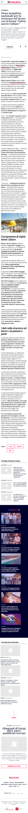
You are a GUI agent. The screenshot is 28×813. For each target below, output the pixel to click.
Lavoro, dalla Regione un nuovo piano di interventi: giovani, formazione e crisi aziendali (10, 609)
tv (18, 786)
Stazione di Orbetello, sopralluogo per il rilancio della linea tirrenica (9, 529)
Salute (2, 657)
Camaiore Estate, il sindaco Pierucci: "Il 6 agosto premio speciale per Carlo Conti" (10, 549)
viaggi (15, 786)
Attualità (4, 10)
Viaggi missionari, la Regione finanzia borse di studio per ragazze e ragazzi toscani (11, 629)
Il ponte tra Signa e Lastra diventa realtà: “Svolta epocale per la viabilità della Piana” (10, 682)
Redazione (10, 47)
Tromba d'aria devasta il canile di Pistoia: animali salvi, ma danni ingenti (19, 498)
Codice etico (23, 801)
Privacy (10, 801)
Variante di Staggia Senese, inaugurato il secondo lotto (10, 589)
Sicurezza (19, 446)
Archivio (13, 804)
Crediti (4, 803)
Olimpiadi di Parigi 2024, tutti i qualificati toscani (14, 731)
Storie (2, 698)
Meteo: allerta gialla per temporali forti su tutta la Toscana (20, 484)
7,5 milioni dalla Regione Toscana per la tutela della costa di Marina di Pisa (10, 569)
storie (11, 786)
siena (10, 450)
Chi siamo (16, 803)
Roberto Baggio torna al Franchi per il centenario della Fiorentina (9, 702)
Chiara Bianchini (17, 725)
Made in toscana (13, 784)
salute (25, 784)
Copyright (10, 803)
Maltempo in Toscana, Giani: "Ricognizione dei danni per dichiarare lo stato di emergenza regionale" (19, 472)
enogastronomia (19, 782)
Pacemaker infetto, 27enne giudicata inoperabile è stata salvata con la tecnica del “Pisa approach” (10, 662)
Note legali (4, 801)
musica (20, 784)
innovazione (4, 784)
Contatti (22, 803)
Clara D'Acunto (8, 698)
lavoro (10, 446)
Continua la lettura (14, 766)
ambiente (6, 782)
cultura (11, 782)
